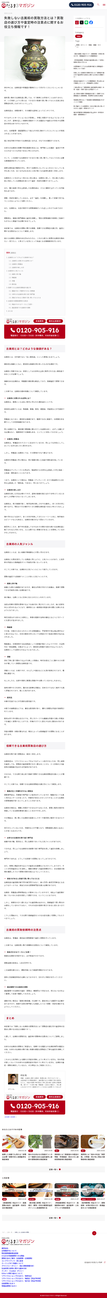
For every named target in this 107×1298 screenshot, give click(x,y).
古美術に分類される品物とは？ (21, 261)
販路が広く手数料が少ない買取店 (22, 291)
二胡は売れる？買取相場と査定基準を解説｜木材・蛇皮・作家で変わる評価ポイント (89, 88)
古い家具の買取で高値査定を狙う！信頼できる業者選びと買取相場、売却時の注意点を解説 (89, 95)
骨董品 (79, 36)
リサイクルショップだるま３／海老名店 (17, 1276)
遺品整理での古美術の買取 (19, 308)
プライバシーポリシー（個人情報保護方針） (18, 1266)
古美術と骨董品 (16, 264)
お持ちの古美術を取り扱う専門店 (22, 294)
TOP (3, 1232)
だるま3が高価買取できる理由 (13, 1255)
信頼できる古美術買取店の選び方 (18, 287)
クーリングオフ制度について (12, 1263)
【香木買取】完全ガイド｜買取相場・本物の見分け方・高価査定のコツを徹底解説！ (89, 55)
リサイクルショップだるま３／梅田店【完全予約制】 (22, 1278)
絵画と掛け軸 (15, 274)
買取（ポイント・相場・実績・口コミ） (88, 46)
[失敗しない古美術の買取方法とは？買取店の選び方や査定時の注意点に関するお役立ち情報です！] (77, 22)
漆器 (12, 281)
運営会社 (5, 1248)
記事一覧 (9, 1232)
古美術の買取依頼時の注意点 (17, 301)
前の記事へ (7, 1117)
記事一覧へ (53, 1169)
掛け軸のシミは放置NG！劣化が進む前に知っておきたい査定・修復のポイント (89, 107)
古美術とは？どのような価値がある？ (20, 257)
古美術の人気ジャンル (14, 271)
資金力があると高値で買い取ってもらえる (25, 298)
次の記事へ (13, 1117)
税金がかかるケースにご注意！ (21, 304)
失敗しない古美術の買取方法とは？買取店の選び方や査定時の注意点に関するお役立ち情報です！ (89, 75)
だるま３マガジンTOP (93, 1262)
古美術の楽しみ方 (16, 267)
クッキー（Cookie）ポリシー (13, 1271)
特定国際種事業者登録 (10, 1253)
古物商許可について (9, 1250)
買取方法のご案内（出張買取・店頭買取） (17, 1258)
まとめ (9, 311)
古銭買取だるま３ (8, 1283)
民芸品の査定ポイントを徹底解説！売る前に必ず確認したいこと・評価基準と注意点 (89, 82)
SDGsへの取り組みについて (12, 1273)
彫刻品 (13, 284)
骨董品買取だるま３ (9, 1286)
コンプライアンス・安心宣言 (12, 1260)
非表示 (13, 252)
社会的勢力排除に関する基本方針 (14, 1268)
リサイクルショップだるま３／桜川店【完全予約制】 (22, 1281)
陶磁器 (13, 277)
